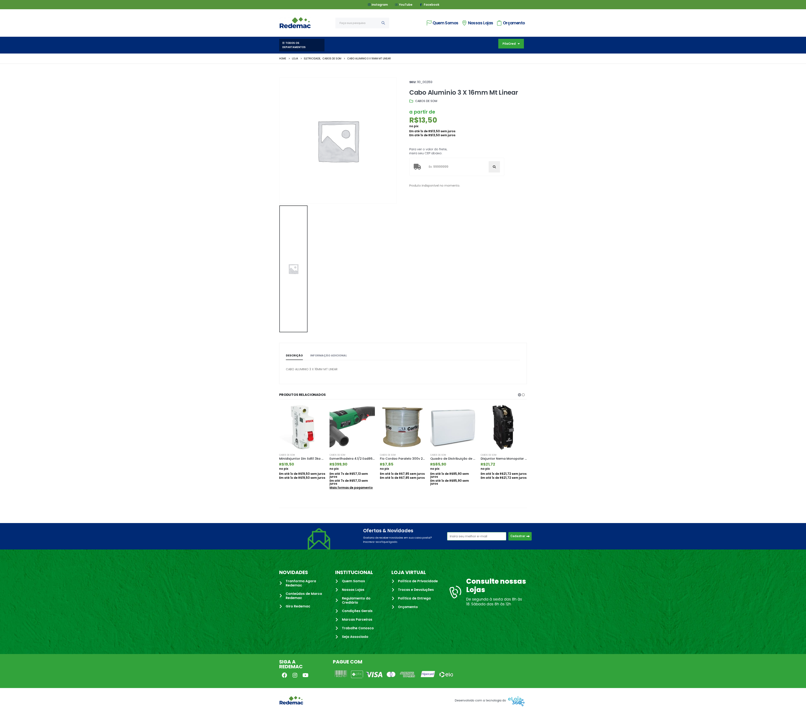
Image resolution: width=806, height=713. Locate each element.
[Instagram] (295, 675)
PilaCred (509, 44)
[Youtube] (305, 675)
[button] (519, 394)
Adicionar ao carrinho (318, 411)
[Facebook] (284, 675)
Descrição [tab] (294, 355)
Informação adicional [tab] (328, 355)
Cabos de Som (426, 101)
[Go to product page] (302, 427)
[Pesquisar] (383, 23)
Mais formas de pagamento (300, 487)
